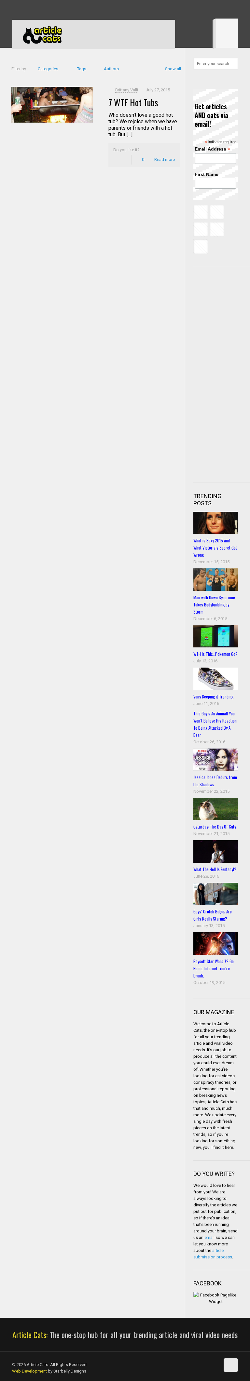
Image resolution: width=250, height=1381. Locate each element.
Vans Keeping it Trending (213, 696)
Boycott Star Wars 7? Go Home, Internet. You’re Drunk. (213, 968)
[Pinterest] (50, 9)
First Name (206, 174)
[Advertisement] (221, 373)
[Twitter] (33, 9)
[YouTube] (41, 9)
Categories (48, 68)
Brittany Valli (126, 89)
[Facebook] (15, 9)
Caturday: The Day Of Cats (214, 826)
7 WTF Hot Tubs (133, 102)
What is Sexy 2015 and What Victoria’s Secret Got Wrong (215, 547)
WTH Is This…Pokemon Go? (215, 654)
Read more (164, 159)
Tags (81, 68)
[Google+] (24, 9)
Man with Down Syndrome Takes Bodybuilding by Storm (214, 604)
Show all (173, 68)
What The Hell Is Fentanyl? (214, 869)
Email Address (212, 149)
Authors (111, 68)
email (209, 1237)
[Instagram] (59, 9)
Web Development (29, 1371)
